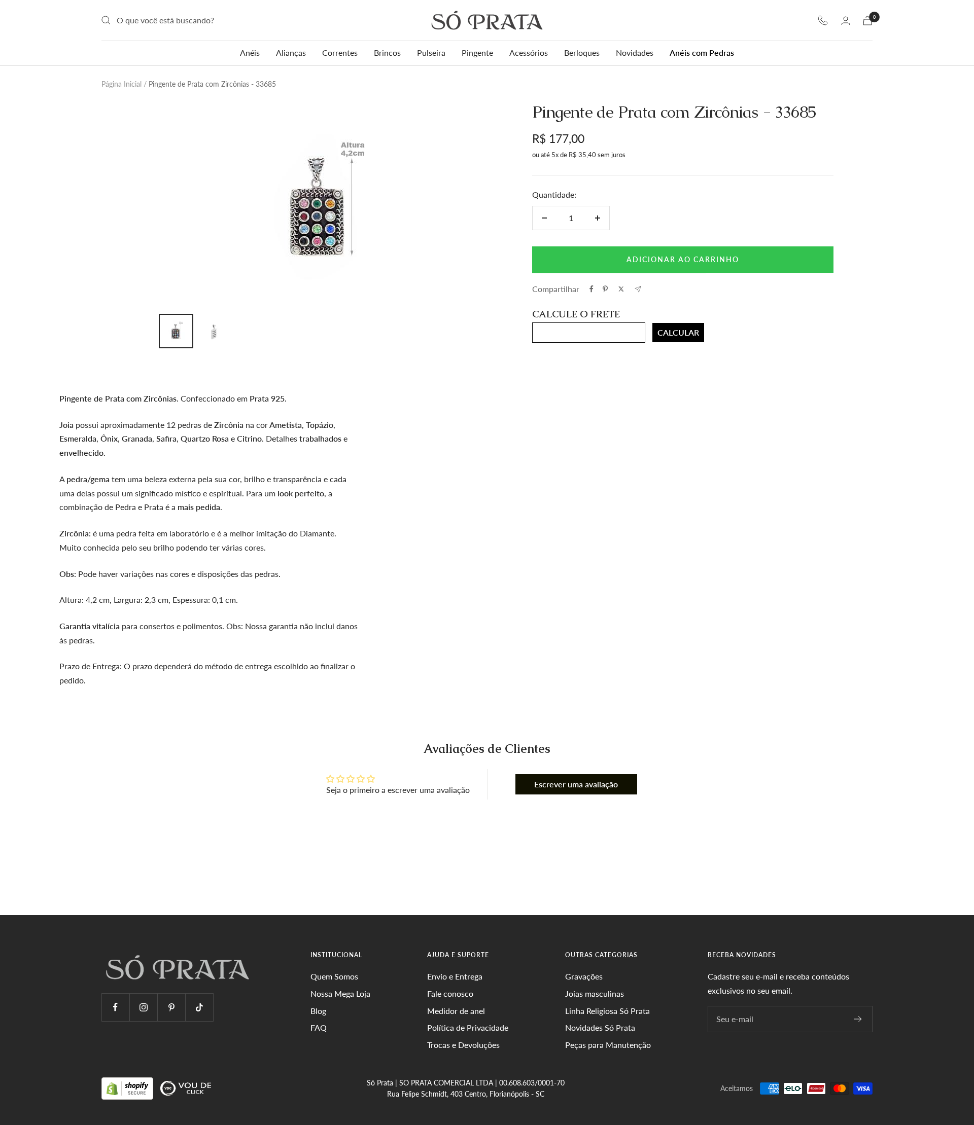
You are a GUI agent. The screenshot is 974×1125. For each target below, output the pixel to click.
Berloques (582, 52)
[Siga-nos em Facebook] (115, 1007)
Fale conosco (450, 993)
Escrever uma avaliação (576, 784)
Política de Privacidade (467, 1027)
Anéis (250, 52)
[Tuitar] (621, 289)
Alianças (291, 52)
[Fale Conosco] (823, 20)
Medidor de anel (456, 1010)
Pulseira (431, 52)
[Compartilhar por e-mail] (638, 289)
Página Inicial (121, 84)
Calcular (678, 332)
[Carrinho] (867, 20)
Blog (318, 1010)
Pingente (477, 52)
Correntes (340, 52)
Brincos (387, 52)
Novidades (634, 52)
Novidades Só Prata (600, 1027)
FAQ (318, 1027)
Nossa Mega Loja (340, 993)
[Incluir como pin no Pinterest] (605, 289)
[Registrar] (858, 1019)
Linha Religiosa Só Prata (607, 1010)
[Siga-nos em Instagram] (143, 1007)
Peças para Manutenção (608, 1044)
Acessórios (528, 52)
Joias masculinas (594, 993)
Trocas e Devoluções (463, 1044)
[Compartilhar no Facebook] (591, 289)
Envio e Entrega (454, 976)
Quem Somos (334, 976)
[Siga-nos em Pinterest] (171, 1007)
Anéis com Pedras (702, 52)
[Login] (845, 20)
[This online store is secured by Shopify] (128, 1088)
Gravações (584, 976)
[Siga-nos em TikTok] (199, 1007)
